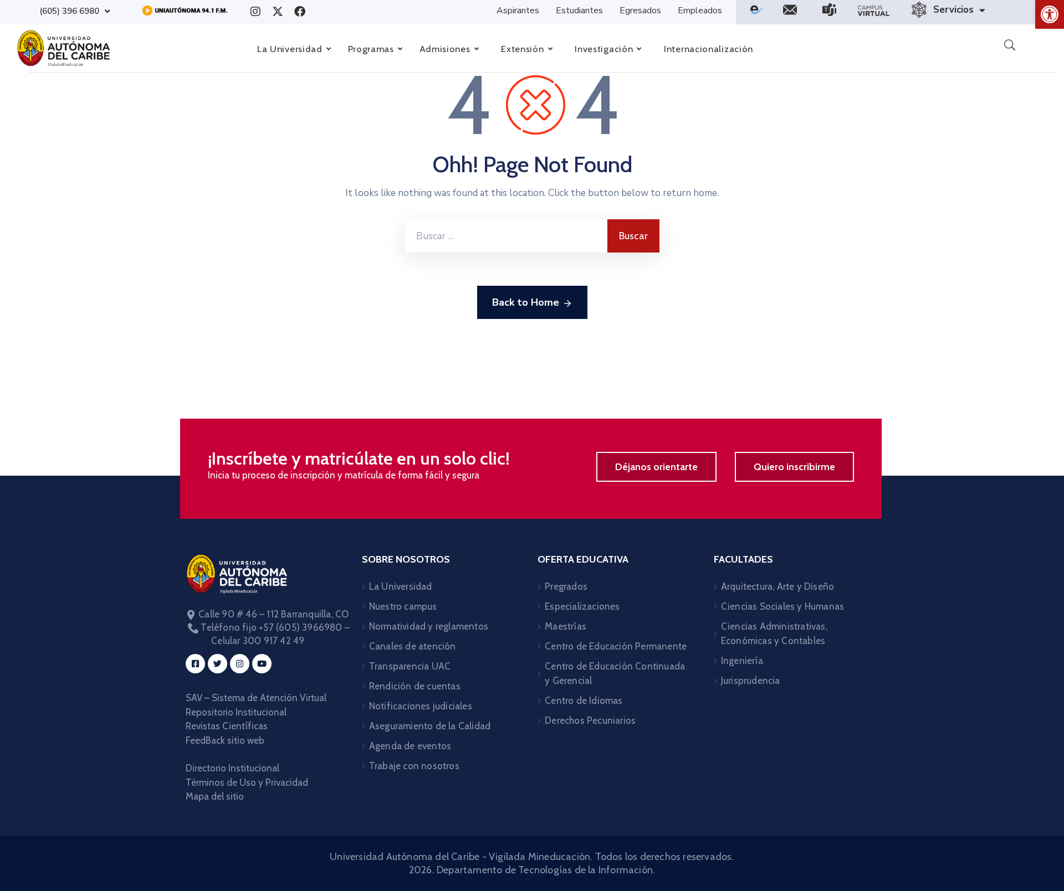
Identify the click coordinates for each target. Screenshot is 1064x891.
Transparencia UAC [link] (410, 666)
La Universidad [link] (400, 586)
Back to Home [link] (525, 302)
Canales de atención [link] (412, 646)
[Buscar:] (506, 236)
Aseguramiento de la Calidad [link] (429, 726)
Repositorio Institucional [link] (237, 712)
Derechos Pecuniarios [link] (590, 720)
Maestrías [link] (565, 626)
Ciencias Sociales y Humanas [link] (782, 606)
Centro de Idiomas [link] (583, 700)
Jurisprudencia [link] (750, 680)
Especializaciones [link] (582, 606)
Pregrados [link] (566, 586)
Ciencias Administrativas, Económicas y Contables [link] (774, 633)
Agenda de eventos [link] (410, 745)
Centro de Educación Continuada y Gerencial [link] (615, 673)
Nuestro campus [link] (403, 606)
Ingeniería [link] (742, 660)
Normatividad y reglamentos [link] (428, 626)
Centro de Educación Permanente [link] (616, 646)
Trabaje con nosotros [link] (414, 765)
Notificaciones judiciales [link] (420, 706)
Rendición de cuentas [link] (415, 686)
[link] (1049, 14)
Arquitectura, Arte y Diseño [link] (777, 586)
